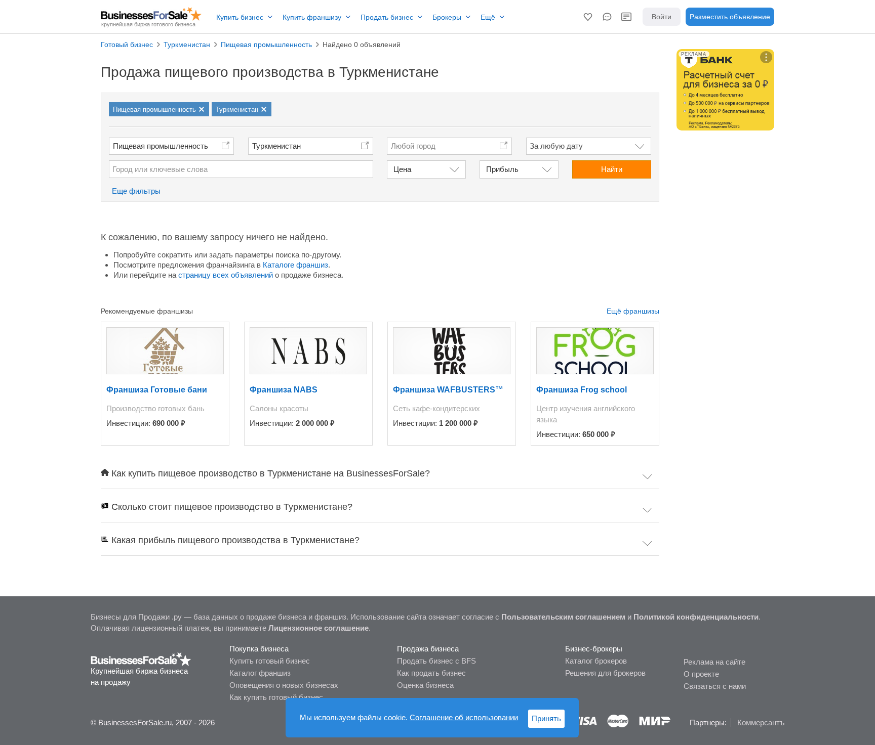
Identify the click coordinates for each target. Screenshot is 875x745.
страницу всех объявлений (225, 275)
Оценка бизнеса (425, 685)
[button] (588, 17)
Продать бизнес (387, 17)
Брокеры (446, 17)
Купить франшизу (312, 17)
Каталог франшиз (260, 673)
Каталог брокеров (596, 660)
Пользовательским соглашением (563, 616)
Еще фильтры (136, 191)
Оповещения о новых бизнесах (283, 685)
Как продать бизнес (431, 673)
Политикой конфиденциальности (696, 616)
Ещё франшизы (633, 311)
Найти (611, 169)
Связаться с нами (715, 686)
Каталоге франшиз (295, 264)
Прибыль (502, 169)
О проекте (701, 674)
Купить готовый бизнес (269, 660)
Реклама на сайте (714, 662)
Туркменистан (276, 146)
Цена (402, 169)
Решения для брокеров (605, 673)
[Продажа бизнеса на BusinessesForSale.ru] (141, 658)
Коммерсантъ (760, 722)
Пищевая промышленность (160, 146)
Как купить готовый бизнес (276, 697)
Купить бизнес (239, 17)
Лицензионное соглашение (318, 628)
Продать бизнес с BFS (436, 660)
